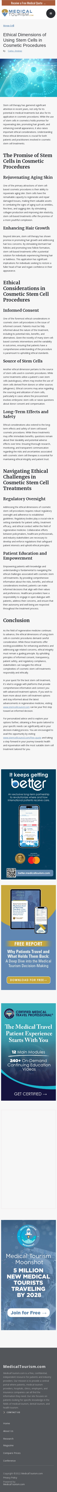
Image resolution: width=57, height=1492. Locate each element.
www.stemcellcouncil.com (16, 707)
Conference (9, 1460)
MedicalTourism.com (32, 1473)
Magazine (8, 1445)
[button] (50, 13)
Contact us (13, 1412)
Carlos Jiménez (15, 51)
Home (6, 1423)
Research (8, 1438)
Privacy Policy (10, 1477)
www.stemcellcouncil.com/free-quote (22, 737)
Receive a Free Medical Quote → (28, 3)
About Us (8, 1431)
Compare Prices (12, 1453)
